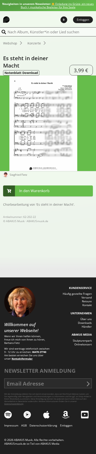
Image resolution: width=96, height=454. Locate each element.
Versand (86, 297)
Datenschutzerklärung (13, 403)
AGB (24, 425)
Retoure (87, 301)
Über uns (86, 319)
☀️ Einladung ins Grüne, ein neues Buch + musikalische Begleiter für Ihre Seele (57, 5)
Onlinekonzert (83, 344)
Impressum (11, 425)
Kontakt (87, 305)
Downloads (85, 323)
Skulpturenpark (82, 340)
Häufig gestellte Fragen (77, 294)
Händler (87, 327)
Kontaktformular (22, 358)
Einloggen (83, 20)
